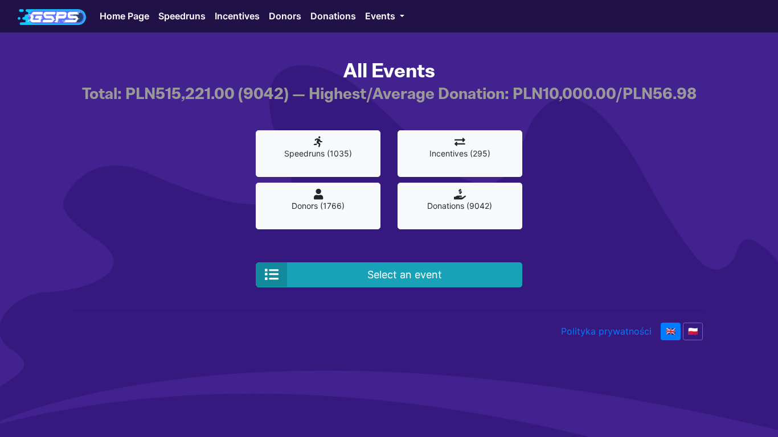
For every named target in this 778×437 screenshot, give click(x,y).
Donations (333, 16)
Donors (285, 16)
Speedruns (182, 16)
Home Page (124, 16)
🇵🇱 (693, 331)
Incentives (237, 16)
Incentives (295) (459, 153)
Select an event (404, 275)
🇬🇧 (670, 331)
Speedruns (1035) (318, 153)
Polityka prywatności (606, 331)
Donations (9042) (459, 206)
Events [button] (381, 16)
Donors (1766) (318, 206)
